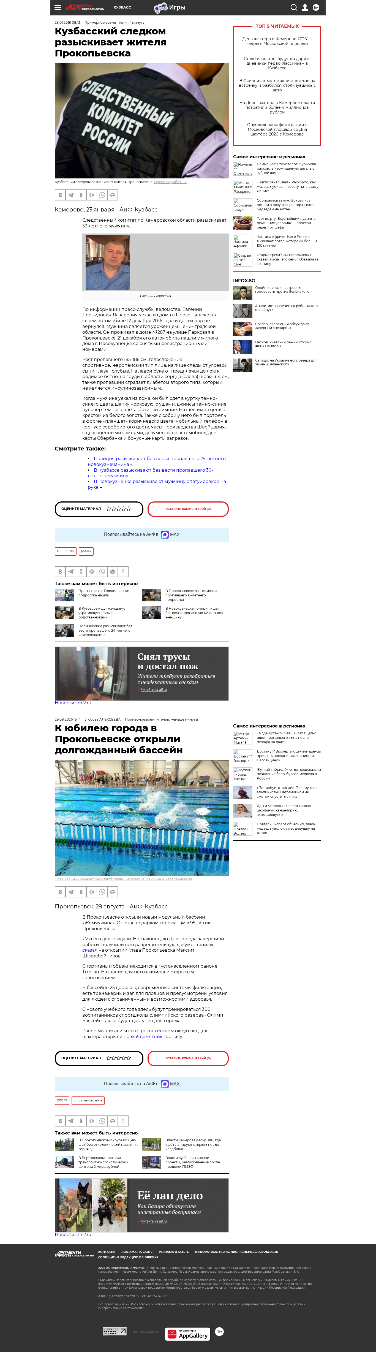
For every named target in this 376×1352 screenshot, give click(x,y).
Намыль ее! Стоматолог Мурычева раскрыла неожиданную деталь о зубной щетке (286, 168)
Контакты (106, 1252)
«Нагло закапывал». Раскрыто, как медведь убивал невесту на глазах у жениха (287, 186)
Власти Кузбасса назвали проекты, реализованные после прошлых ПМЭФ (192, 1162)
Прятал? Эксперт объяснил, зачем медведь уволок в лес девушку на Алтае (286, 828)
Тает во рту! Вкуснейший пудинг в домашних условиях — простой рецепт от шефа (286, 222)
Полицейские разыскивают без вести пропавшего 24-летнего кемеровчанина (105, 630)
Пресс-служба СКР (170, 182)
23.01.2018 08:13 (67, 22)
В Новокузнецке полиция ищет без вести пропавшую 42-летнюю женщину (194, 612)
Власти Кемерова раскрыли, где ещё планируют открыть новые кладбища (193, 1144)
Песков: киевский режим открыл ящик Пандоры (283, 344)
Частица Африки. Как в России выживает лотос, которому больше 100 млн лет (287, 241)
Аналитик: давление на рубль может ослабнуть (286, 308)
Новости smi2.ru (73, 702)
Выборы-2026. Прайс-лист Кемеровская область (236, 1252)
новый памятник (143, 1036)
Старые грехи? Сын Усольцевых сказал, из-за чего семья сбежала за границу (287, 259)
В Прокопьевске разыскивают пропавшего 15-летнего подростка (191, 595)
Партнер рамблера (146, 1331)
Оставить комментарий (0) (188, 509)
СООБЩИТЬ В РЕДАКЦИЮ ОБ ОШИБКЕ (128, 1257)
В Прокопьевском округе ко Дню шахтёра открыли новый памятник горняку (108, 1144)
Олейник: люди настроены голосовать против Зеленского (282, 290)
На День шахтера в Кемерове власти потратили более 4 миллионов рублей (277, 108)
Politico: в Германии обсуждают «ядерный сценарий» (282, 326)
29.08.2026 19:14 (68, 719)
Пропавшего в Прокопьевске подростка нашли (103, 593)
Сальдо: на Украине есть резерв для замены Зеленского (286, 362)
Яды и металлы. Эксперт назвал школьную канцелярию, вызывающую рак (284, 810)
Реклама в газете (174, 1252)
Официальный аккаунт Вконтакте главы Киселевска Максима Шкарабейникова (123, 879)
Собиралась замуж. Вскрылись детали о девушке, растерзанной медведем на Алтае (285, 204)
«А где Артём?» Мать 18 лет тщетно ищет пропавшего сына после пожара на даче (287, 737)
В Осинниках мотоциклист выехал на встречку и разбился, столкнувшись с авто (277, 85)
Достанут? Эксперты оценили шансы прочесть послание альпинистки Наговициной (289, 755)
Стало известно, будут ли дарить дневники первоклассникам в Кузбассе (277, 63)
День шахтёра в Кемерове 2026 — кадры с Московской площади (277, 41)
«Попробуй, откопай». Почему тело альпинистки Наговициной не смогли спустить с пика (287, 792)
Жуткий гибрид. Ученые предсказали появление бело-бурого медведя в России (289, 773)
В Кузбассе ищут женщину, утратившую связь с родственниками (101, 612)
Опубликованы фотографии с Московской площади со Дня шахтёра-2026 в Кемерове (277, 130)
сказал (90, 950)
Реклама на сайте (136, 1252)
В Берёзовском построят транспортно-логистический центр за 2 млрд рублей (103, 1162)
